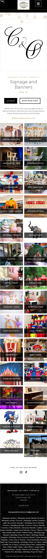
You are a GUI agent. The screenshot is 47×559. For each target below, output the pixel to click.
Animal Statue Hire (27, 545)
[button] (38, 4)
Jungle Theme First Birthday (27, 549)
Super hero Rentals (22, 530)
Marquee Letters (9, 518)
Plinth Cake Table (15, 547)
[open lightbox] (23, 42)
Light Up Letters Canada (13, 523)
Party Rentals (14, 528)
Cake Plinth (28, 547)
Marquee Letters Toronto (12, 520)
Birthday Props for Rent (20, 535)
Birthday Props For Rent (31, 542)
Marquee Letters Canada (34, 520)
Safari (39, 528)
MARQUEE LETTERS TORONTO (23, 77)
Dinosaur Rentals (29, 528)
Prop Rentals (14, 542)
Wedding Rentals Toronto (21, 525)
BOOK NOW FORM (30, 101)
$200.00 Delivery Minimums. (23, 118)
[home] (23, 5)
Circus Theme (36, 530)
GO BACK (11, 101)
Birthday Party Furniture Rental (22, 537)
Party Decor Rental (17, 540)
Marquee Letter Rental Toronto (31, 518)
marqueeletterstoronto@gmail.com (23, 512)
